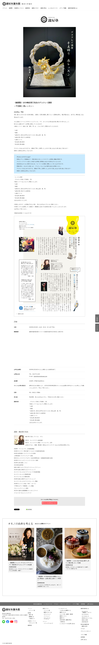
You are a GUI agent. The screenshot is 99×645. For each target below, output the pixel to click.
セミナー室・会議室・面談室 (66, 614)
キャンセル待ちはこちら (50, 503)
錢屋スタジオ (63, 612)
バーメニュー (47, 616)
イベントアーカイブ (48, 623)
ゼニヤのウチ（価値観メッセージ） (87, 612)
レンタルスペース (52, 8)
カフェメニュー (47, 614)
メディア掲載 (62, 8)
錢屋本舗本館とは (72, 8)
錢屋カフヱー (35, 8)
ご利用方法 (62, 621)
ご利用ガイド (32, 618)
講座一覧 (31, 614)
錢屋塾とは (31, 616)
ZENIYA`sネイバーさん (87, 618)
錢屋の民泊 (43, 8)
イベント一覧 (32, 610)
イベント (5, 8)
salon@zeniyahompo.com (40, 376)
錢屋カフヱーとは (48, 612)
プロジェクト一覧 (33, 622)
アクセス (56, 604)
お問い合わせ (90, 604)
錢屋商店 (27, 8)
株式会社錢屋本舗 (37, 604)
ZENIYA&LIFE (85, 621)
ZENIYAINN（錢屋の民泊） (66, 619)
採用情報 (83, 604)
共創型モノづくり (19, 8)
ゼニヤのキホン (85, 614)
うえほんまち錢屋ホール (65, 610)
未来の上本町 (85, 620)
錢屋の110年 (84, 626)
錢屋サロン (62, 618)
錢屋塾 (10, 8)
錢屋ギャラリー (63, 616)
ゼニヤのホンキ (85, 616)
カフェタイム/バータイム (47, 618)
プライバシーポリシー (65, 604)
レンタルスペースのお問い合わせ (67, 623)
